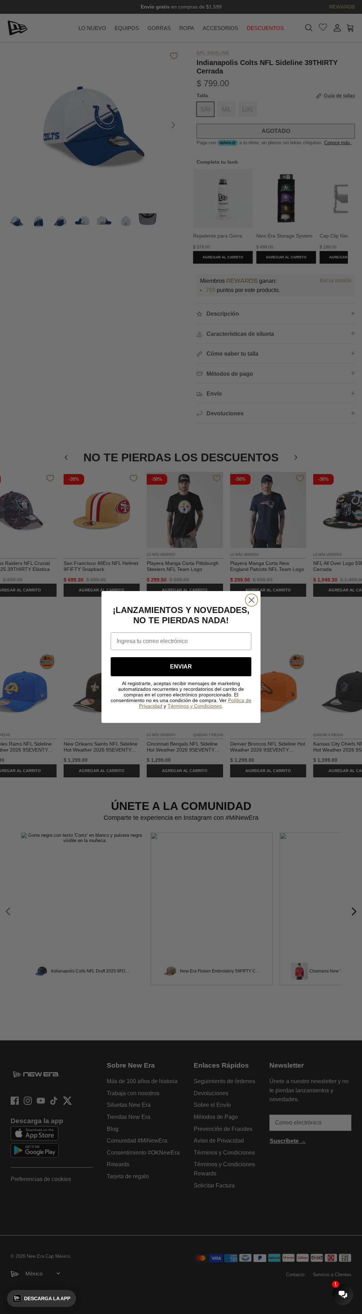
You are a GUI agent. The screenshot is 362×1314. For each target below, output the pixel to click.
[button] (41, 1298)
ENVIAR (181, 667)
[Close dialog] (251, 600)
